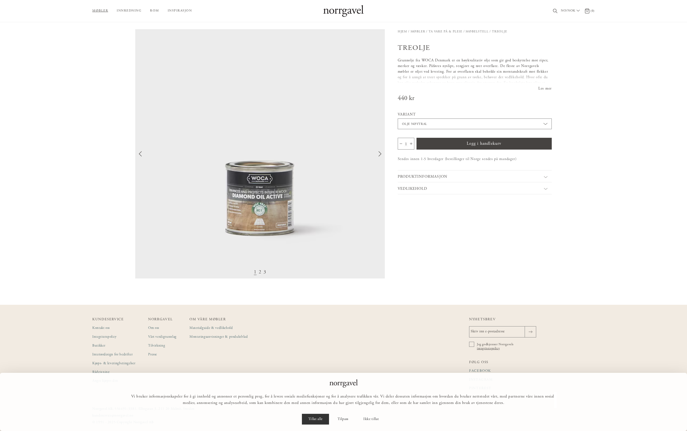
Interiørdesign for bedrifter (112, 354)
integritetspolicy (488, 348)
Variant (407, 115)
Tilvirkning (156, 346)
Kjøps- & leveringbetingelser (113, 363)
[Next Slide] (380, 153)
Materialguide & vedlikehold (211, 328)
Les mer (545, 89)
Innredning (129, 10)
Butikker (98, 346)
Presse (152, 354)
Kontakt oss (101, 328)
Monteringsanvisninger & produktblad (218, 337)
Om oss (153, 328)
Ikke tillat (371, 419)
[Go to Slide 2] (260, 272)
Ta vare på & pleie (445, 31)
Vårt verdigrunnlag (162, 337)
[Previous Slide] (140, 153)
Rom (154, 10)
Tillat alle (315, 419)
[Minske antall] (401, 143)
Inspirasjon (180, 10)
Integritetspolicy (104, 337)
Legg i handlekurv (484, 144)
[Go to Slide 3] (265, 272)
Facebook (480, 371)
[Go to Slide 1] (255, 272)
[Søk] (555, 11)
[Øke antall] (411, 143)
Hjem (402, 31)
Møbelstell (477, 31)
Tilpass (343, 419)
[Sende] (530, 331)
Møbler (100, 10)
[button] (260, 153)
